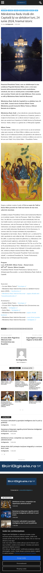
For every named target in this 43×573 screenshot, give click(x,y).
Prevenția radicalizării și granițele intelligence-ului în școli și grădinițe (24, 522)
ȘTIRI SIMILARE (15, 368)
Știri (36, 10)
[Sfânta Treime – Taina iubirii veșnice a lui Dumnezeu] (7, 376)
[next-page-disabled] (23, 410)
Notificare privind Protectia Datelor (25, 553)
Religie (31, 10)
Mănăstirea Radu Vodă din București (35, 402)
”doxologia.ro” (22, 286)
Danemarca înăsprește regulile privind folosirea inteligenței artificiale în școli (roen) (25, 513)
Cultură (7, 7)
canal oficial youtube (33, 317)
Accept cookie (21, 558)
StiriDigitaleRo (9, 24)
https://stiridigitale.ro (21, 362)
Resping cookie (21, 569)
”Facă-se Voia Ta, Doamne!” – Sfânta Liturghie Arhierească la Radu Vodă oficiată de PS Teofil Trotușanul (21, 384)
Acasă (2, 7)
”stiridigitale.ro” (13, 308)
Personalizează (21, 563)
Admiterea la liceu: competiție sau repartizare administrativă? (24, 502)
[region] (21, 550)
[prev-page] (20, 410)
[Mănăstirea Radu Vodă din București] (35, 396)
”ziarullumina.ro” (16, 291)
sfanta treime (28, 328)
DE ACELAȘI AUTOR (27, 368)
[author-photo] (21, 353)
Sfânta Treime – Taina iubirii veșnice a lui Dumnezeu (6, 383)
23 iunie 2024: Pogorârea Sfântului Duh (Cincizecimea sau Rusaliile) (10, 341)
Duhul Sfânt (18, 401)
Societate (4, 10)
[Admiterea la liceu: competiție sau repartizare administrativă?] (6, 504)
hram (9, 328)
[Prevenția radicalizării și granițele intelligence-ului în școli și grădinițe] (6, 524)
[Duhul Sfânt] (21, 396)
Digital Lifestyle (24, 10)
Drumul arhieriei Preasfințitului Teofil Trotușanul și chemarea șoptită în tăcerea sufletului (7, 404)
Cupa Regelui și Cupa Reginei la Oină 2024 (34, 339)
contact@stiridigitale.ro (25, 490)
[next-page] (4, 454)
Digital (16, 10)
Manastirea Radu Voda (18, 328)
